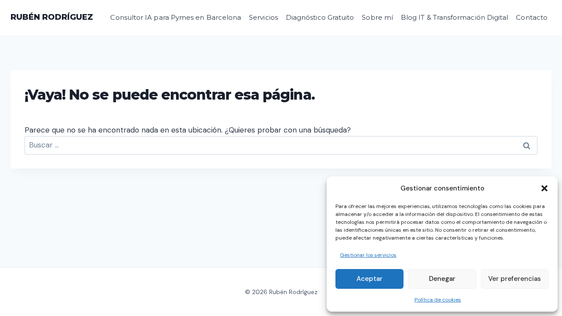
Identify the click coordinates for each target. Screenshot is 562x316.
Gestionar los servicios (368, 255)
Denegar (442, 278)
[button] (544, 188)
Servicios (263, 17)
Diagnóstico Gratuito (320, 17)
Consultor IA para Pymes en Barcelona (175, 17)
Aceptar (369, 278)
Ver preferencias (514, 278)
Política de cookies (437, 299)
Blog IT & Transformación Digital (454, 17)
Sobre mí (377, 17)
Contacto (532, 17)
